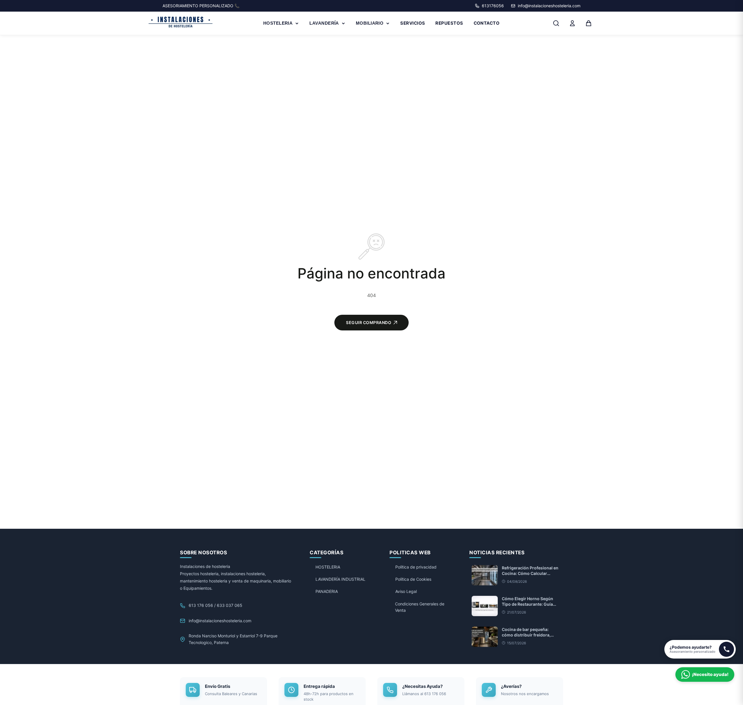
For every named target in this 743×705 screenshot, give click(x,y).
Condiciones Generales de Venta (419, 607)
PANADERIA (326, 591)
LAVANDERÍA (324, 23)
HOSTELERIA (278, 23)
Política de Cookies (413, 579)
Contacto (487, 23)
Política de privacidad (416, 566)
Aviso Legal (406, 591)
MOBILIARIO (370, 23)
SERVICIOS (412, 23)
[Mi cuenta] (572, 23)
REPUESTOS (449, 23)
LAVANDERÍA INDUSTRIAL (340, 579)
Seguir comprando (368, 322)
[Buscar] (556, 23)
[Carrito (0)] (588, 23)
